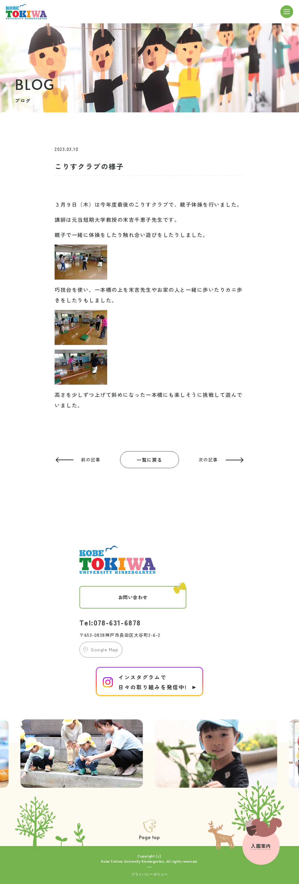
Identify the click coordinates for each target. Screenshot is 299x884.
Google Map (104, 649)
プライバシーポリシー (149, 874)
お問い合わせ (133, 597)
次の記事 (208, 459)
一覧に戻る (149, 459)
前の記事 (90, 459)
